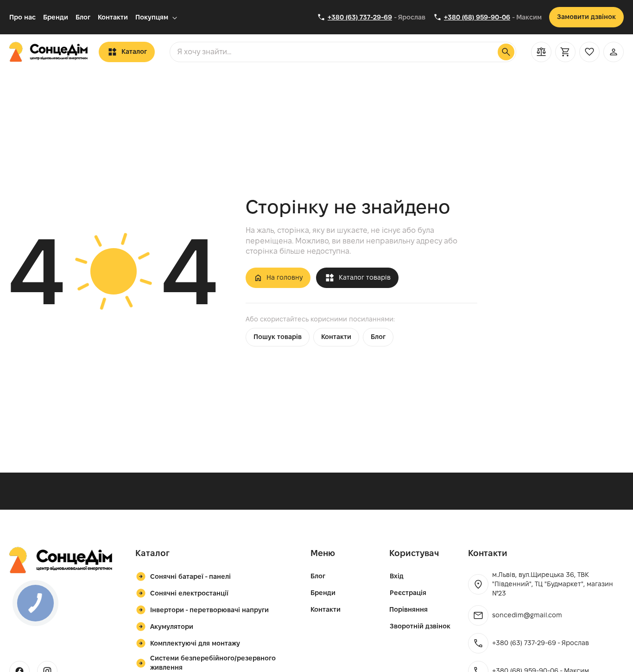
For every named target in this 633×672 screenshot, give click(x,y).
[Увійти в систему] (613, 52)
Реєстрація (408, 592)
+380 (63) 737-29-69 (360, 17)
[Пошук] (506, 52)
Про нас (22, 17)
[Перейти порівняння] (541, 52)
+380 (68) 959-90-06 (477, 17)
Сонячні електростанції (189, 593)
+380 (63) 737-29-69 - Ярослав (540, 642)
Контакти (113, 17)
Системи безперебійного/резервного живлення (213, 662)
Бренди (55, 17)
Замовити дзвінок (586, 16)
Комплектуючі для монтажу (195, 643)
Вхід (397, 576)
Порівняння (408, 609)
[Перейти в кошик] (565, 52)
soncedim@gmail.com (527, 615)
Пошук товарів (277, 336)
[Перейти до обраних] (589, 52)
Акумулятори (171, 626)
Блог (83, 17)
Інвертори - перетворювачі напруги (209, 610)
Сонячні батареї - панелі (190, 576)
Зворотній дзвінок (420, 626)
